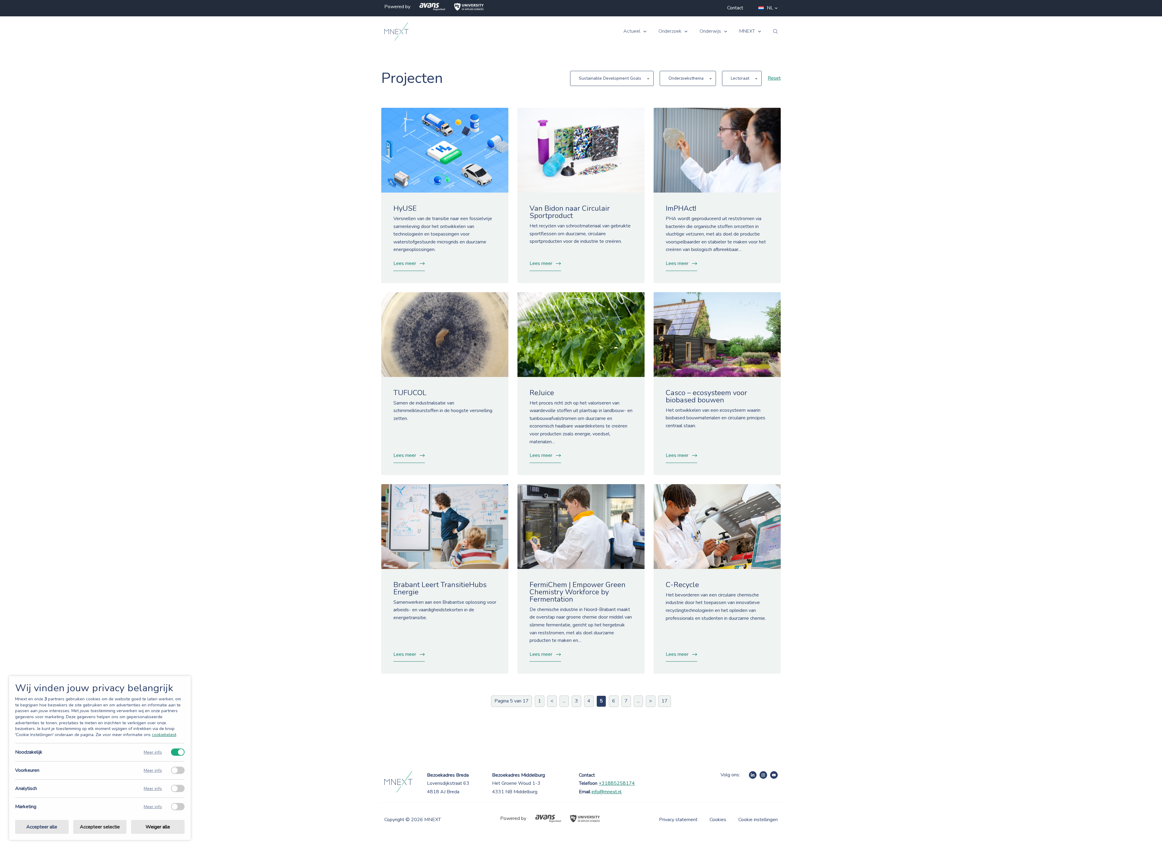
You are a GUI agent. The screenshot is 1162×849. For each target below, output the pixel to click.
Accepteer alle (41, 827)
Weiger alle (158, 827)
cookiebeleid (164, 735)
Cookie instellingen (758, 819)
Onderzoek (669, 31)
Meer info (153, 752)
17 (664, 701)
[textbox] (611, 78)
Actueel (631, 31)
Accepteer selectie (100, 827)
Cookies (718, 819)
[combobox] (612, 78)
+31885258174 (617, 783)
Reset (774, 78)
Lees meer (404, 263)
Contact (735, 8)
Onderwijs (710, 31)
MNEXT (747, 31)
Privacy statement (678, 819)
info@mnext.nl (607, 791)
